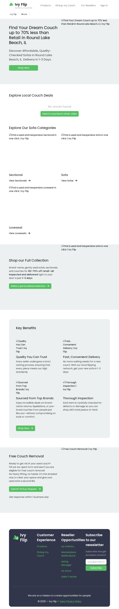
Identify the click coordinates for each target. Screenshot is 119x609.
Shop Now (23, 67)
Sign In (104, 5)
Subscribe (96, 568)
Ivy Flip (13, 14)
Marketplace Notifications (68, 554)
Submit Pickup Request (24, 489)
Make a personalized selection (28, 286)
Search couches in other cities (59, 113)
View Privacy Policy (70, 601)
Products (45, 5)
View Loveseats (17, 233)
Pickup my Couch (65, 5)
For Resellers (88, 5)
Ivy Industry (67, 546)
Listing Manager (66, 563)
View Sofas (67, 180)
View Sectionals (18, 180)
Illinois (24, 14)
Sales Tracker (69, 576)
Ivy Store (66, 571)
